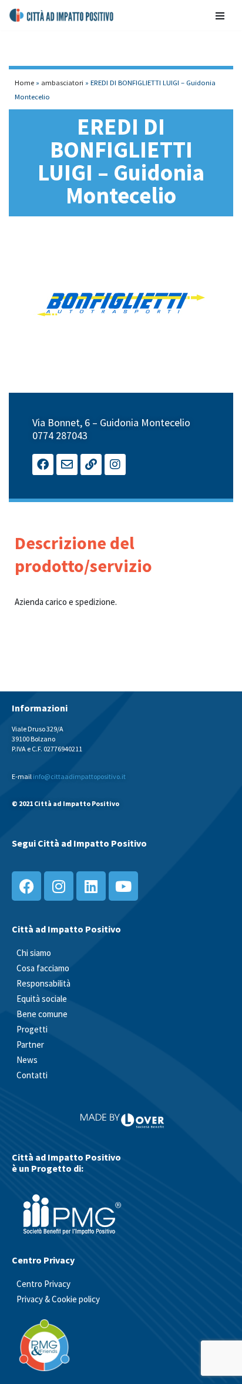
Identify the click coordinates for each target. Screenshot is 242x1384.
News (27, 1059)
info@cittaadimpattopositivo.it (79, 776)
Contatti (32, 1075)
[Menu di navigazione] (220, 15)
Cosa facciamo (42, 968)
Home (24, 82)
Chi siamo (33, 952)
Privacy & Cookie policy (58, 1299)
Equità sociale (41, 998)
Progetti (32, 1029)
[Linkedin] (91, 886)
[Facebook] (42, 464)
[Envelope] (67, 464)
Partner (30, 1044)
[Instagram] (115, 464)
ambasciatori (62, 82)
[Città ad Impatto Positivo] (62, 15)
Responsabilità (43, 983)
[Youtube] (123, 886)
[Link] (91, 464)
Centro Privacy (43, 1283)
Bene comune (42, 1013)
